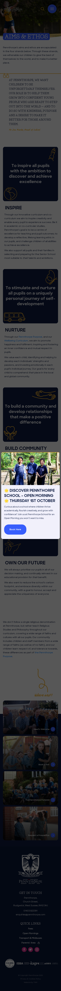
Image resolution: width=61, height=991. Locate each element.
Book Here (15, 529)
